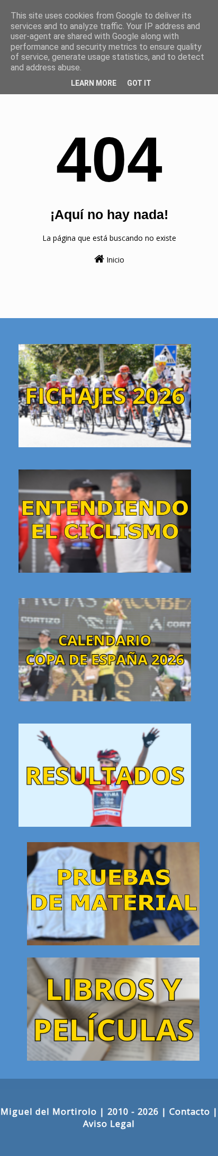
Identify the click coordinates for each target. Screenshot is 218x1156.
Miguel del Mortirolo (49, 1111)
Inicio (114, 260)
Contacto (189, 1111)
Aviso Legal (109, 1123)
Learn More (93, 83)
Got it (139, 83)
